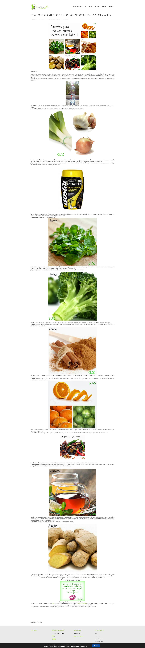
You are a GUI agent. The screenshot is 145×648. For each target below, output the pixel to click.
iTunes (53, 636)
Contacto (110, 6)
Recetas (104, 6)
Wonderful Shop (82, 603)
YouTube (54, 638)
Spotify (54, 639)
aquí (53, 603)
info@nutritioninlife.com (78, 636)
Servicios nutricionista (79, 6)
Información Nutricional (55, 19)
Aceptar (96, 645)
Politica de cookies (98, 638)
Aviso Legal (97, 636)
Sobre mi (90, 6)
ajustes (85, 646)
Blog (96, 633)
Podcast (97, 6)
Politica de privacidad (99, 641)
